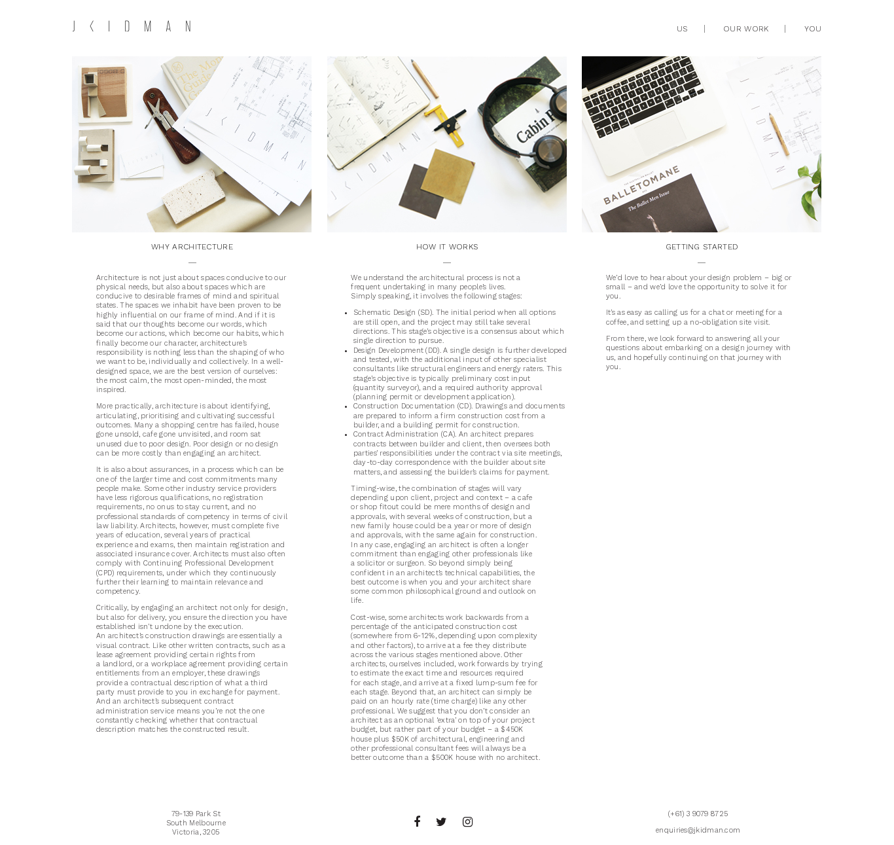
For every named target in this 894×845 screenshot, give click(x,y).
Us (682, 28)
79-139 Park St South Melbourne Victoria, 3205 (196, 823)
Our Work (745, 28)
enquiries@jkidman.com (698, 830)
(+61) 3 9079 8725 (698, 814)
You (813, 28)
